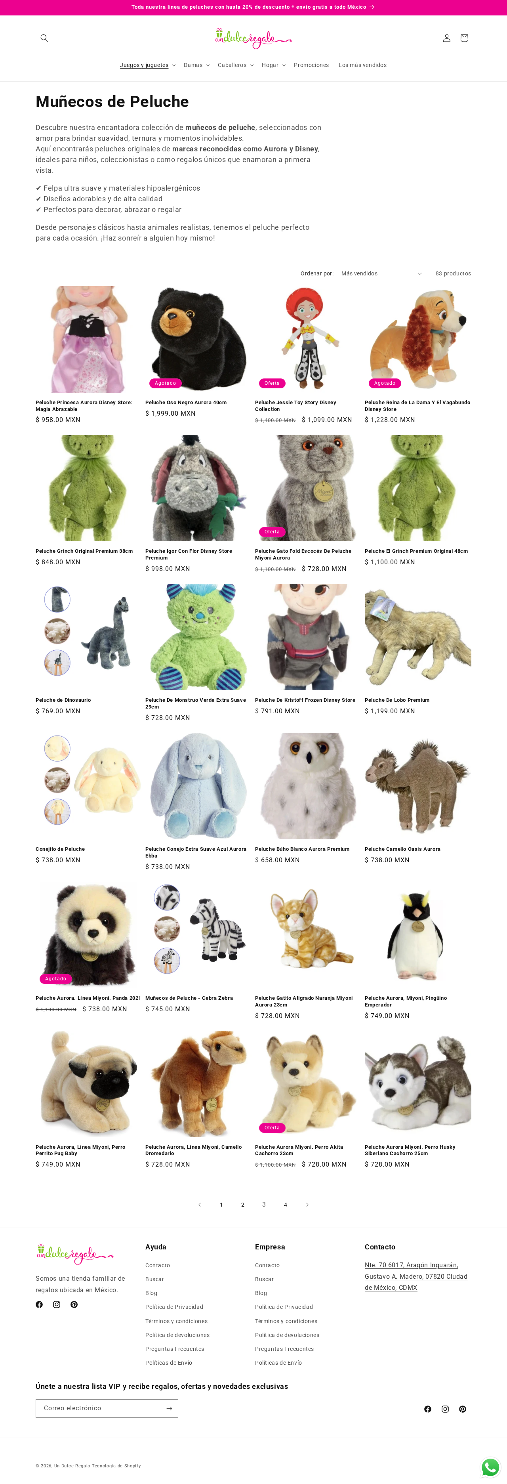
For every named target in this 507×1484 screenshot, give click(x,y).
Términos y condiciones (176, 1321)
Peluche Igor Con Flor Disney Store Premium (188, 554)
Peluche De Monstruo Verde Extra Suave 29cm (195, 703)
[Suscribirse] (169, 1408)
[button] (44, 38)
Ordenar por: (317, 273)
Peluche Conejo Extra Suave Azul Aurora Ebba (196, 852)
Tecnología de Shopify (116, 1466)
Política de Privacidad (174, 1307)
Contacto (157, 1265)
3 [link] (264, 1204)
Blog (151, 1293)
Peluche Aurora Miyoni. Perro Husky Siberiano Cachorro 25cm (410, 1150)
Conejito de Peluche (60, 849)
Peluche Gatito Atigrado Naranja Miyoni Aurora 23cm (304, 1001)
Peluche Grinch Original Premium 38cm (84, 551)
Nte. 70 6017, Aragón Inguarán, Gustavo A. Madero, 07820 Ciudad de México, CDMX (416, 1276)
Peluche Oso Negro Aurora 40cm (186, 402)
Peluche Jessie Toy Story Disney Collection (296, 405)
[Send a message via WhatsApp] (490, 1467)
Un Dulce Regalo (72, 1466)
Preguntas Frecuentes (174, 1349)
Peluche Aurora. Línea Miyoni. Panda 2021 (88, 998)
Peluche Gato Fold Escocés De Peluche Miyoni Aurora (303, 554)
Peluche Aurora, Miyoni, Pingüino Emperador (406, 1001)
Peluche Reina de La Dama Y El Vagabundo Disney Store (417, 405)
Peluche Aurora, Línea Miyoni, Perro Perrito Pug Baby (81, 1150)
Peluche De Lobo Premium (397, 700)
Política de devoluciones (177, 1335)
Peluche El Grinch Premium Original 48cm (416, 551)
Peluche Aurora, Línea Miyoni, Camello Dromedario (193, 1150)
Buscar (154, 1279)
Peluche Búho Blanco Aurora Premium (302, 849)
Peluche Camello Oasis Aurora (403, 849)
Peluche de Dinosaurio (63, 700)
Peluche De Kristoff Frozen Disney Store (305, 700)
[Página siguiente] (307, 1204)
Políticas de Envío (169, 1363)
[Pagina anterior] (200, 1204)
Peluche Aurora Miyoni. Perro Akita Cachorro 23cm (299, 1150)
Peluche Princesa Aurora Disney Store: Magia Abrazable (84, 405)
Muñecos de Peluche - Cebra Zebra (189, 998)
